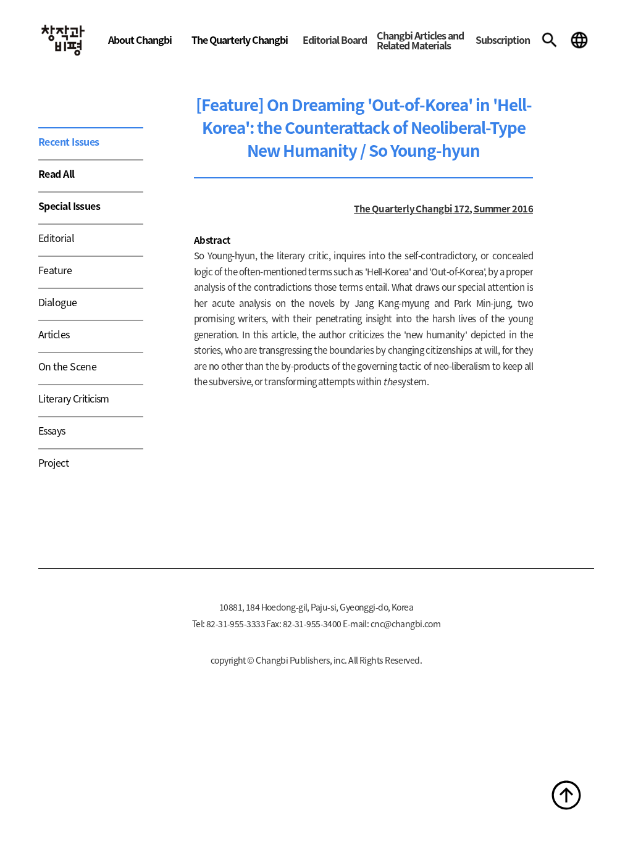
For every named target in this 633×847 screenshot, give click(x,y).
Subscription (503, 39)
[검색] (549, 40)
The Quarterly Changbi (239, 39)
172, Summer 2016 (493, 208)
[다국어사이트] (579, 40)
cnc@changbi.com (406, 623)
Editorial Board (335, 39)
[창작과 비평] (63, 40)
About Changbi (140, 39)
